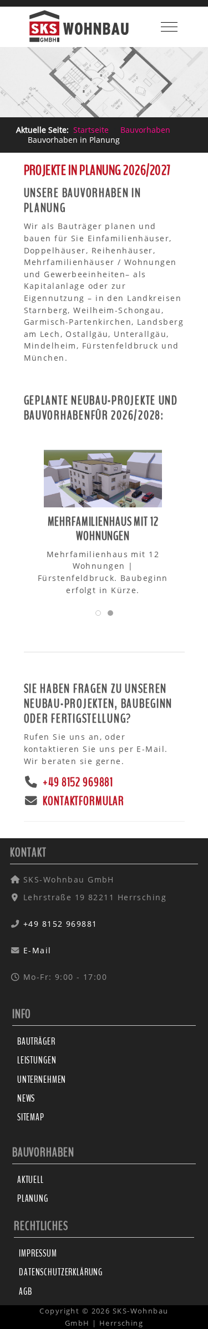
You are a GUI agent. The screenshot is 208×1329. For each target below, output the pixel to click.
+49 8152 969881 (76, 783)
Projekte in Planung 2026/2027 (97, 171)
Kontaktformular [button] (82, 801)
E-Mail (37, 950)
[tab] (98, 613)
